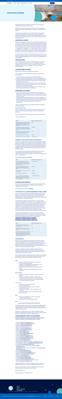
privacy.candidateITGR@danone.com (26, 333)
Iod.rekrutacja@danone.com (25, 350)
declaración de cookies (30, 396)
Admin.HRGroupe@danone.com (26, 335)
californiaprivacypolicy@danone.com (35, 343)
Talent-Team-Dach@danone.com (26, 322)
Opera (16, 301)
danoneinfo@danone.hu (24, 334)
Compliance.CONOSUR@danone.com (28, 323)
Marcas (18, 3)
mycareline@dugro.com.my (25, 339)
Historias (30, 3)
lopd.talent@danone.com (24, 330)
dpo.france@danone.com (24, 332)
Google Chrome (18, 282)
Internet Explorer (18, 272)
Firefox (16, 260)
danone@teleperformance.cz (28, 353)
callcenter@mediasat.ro (24, 355)
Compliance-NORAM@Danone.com (36, 341)
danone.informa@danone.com (26, 351)
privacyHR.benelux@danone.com (27, 344)
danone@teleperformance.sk (26, 329)
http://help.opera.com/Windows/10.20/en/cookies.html (29, 303)
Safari (16, 295)
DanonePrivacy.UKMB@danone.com (26, 336)
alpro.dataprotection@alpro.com (25, 361)
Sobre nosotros (24, 3)
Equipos (14, 3)
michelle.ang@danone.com (25, 356)
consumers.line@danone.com (25, 328)
